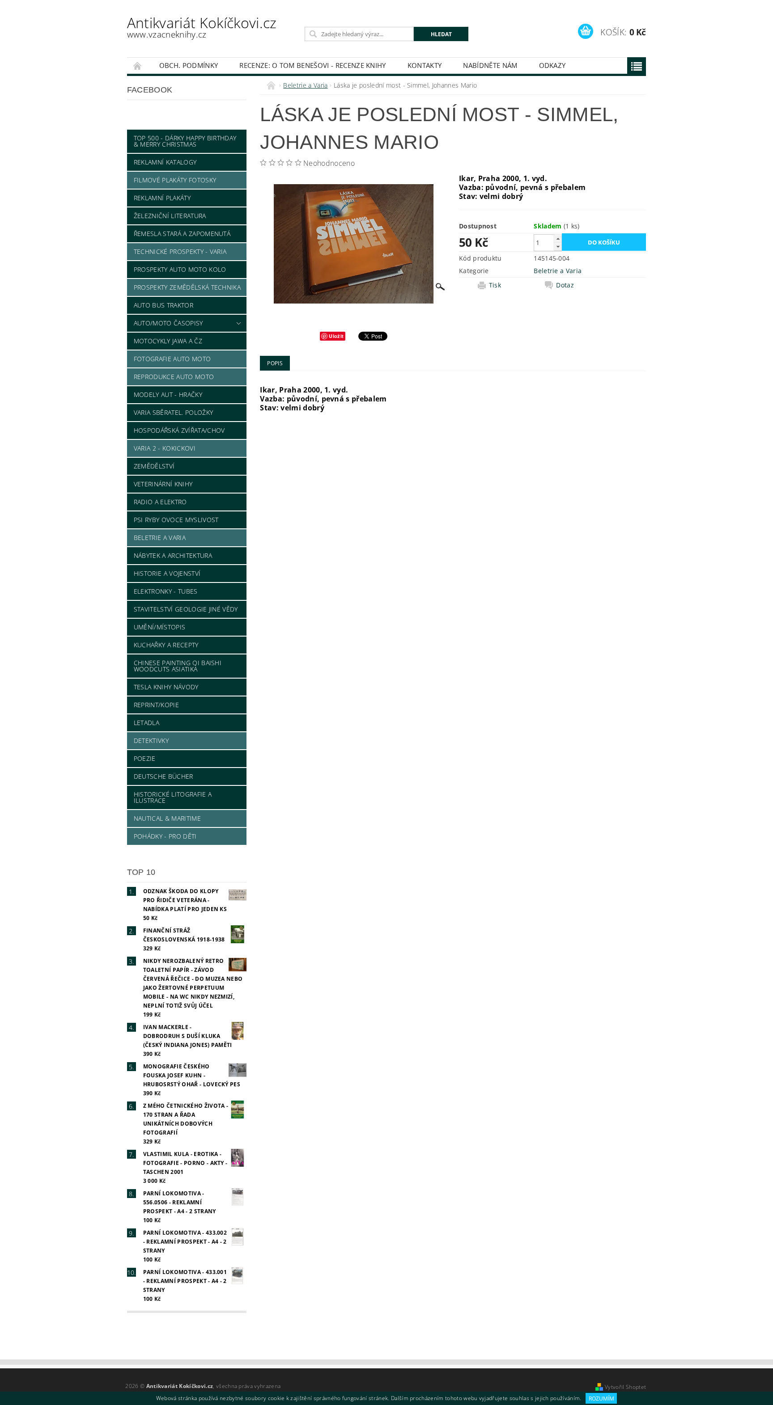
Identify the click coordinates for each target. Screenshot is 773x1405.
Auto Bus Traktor (163, 305)
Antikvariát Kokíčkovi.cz (202, 26)
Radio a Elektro (160, 502)
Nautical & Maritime (167, 818)
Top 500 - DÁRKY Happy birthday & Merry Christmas (185, 141)
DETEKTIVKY (151, 740)
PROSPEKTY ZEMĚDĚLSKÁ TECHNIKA (187, 287)
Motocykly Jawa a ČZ (168, 341)
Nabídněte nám (490, 65)
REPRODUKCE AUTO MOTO (174, 376)
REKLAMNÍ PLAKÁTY (162, 198)
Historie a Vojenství (167, 573)
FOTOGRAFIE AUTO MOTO (172, 358)
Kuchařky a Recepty (166, 645)
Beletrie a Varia (160, 537)
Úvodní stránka (138, 65)
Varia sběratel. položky (173, 412)
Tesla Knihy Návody (166, 687)
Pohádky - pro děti (165, 836)
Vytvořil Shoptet (625, 1387)
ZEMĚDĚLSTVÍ (154, 466)
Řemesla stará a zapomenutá (182, 233)
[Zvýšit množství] (558, 238)
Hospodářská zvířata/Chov (179, 430)
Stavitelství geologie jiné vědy (186, 609)
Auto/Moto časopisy (168, 323)
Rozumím (601, 1398)
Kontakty (425, 65)
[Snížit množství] (558, 246)
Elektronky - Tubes (166, 591)
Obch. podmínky (188, 65)
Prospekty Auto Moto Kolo (180, 269)
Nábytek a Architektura (173, 555)
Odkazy (552, 65)
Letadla (146, 722)
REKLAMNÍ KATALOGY (165, 162)
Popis (275, 363)
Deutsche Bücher (163, 776)
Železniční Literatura (170, 215)
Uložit (336, 336)
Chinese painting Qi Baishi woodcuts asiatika (177, 665)
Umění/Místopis (159, 627)
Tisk (495, 285)
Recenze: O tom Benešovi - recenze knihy (312, 65)
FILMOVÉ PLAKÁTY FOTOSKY (175, 180)
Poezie (145, 758)
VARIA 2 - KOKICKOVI (164, 448)
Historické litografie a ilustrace (173, 797)
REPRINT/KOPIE (156, 704)
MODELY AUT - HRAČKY (168, 394)
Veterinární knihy (163, 484)
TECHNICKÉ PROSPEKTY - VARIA (180, 251)
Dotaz (565, 285)
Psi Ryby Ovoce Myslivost (176, 519)
